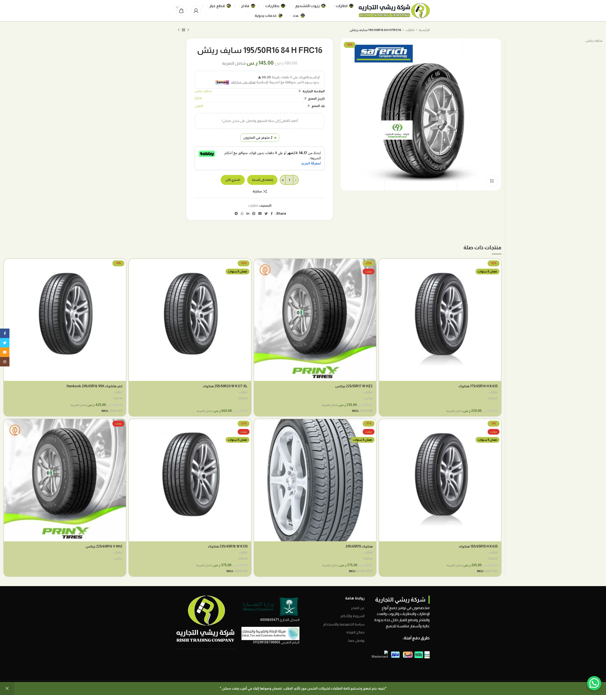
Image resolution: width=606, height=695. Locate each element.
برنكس (368, 398)
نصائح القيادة (355, 632)
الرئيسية (424, 30)
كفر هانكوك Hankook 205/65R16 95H (94, 386)
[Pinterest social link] (254, 213)
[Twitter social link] (266, 213)
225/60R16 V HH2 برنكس (103, 546)
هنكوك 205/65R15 (359, 546)
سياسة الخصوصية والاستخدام (344, 624)
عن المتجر (358, 608)
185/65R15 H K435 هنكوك (478, 546)
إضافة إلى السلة (262, 180)
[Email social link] (260, 213)
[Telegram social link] (236, 213)
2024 (198, 98)
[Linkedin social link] (248, 213)
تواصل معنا (356, 640)
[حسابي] (196, 10)
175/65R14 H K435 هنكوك (478, 386)
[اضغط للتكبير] (492, 181)
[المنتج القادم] (178, 30)
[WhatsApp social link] (242, 213)
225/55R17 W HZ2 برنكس (354, 386)
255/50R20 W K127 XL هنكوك (225, 386)
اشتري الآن (232, 180)
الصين (199, 106)
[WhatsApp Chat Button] (594, 683)
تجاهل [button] (7, 688)
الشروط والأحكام (353, 616)
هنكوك (493, 398)
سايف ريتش (203, 91)
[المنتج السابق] (188, 30)
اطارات (409, 30)
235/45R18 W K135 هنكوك (228, 546)
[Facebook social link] (271, 213)
